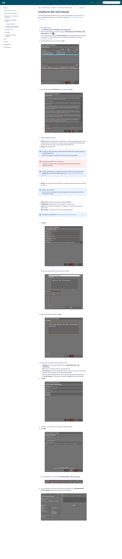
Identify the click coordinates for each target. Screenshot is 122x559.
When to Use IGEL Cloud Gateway (11, 13)
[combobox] (111, 2)
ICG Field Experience (7, 47)
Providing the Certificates (10, 24)
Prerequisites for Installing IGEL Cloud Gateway (10, 36)
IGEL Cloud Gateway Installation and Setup (10, 21)
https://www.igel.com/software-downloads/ (66, 214)
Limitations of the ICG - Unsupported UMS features (11, 17)
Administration (7, 32)
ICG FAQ (4, 39)
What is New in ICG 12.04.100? (10, 10)
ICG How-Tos (5, 41)
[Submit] (104, 3)
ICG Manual (5, 7)
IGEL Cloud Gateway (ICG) (46, 7)
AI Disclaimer (91, 2)
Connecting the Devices (9, 29)
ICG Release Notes (6, 44)
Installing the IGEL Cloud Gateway (12, 26)
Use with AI (83, 7)
